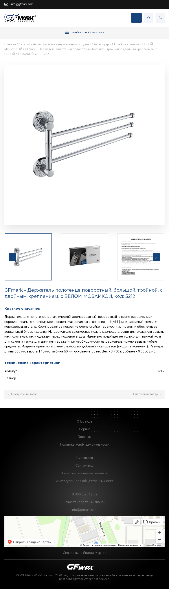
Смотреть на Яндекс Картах (84, 553)
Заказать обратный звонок (84, 502)
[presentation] (12, 257)
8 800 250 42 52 (84, 494)
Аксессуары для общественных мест (84, 481)
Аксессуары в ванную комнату (84, 473)
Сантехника (84, 465)
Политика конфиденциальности (84, 444)
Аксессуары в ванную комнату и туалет (62, 44)
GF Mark (20, 18)
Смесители (84, 458)
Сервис (84, 429)
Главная (10, 44)
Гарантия (85, 437)
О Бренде (84, 421)
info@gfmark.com (22, 4)
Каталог (24, 44)
